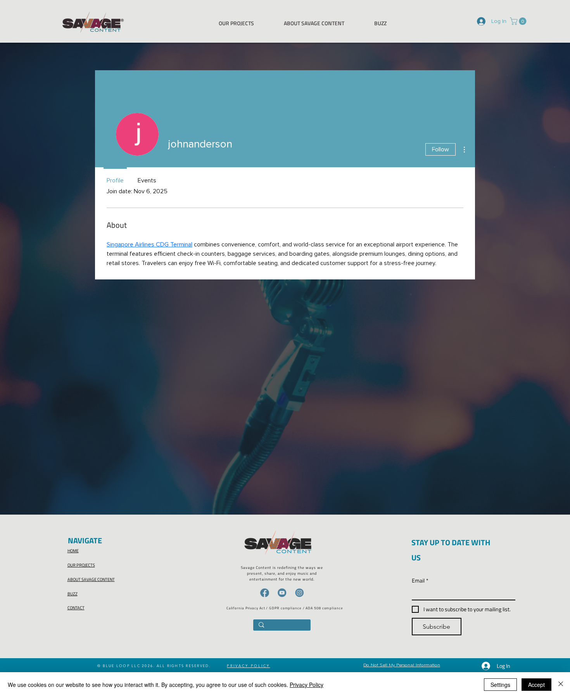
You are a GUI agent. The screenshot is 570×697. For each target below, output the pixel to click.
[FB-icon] (264, 592)
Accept (536, 684)
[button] (519, 21)
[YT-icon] (282, 592)
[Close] (560, 684)
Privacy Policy (306, 684)
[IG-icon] (299, 592)
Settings (500, 684)
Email (420, 580)
